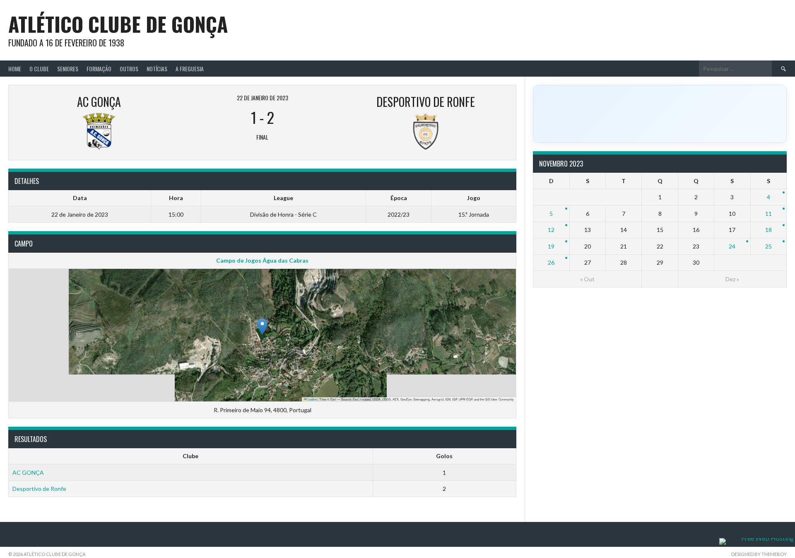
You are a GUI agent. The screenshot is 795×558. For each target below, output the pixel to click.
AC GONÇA (28, 472)
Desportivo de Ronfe (39, 488)
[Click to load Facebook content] (660, 114)
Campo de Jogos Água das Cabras (262, 260)
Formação (99, 68)
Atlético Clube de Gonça (118, 24)
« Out (587, 279)
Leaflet (312, 399)
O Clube (39, 68)
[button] (262, 326)
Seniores (67, 68)
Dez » (732, 279)
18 (768, 229)
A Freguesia (190, 68)
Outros (129, 68)
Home (14, 68)
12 (551, 229)
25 (768, 246)
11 (768, 213)
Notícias (157, 68)
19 (551, 246)
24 (732, 246)
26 (551, 262)
